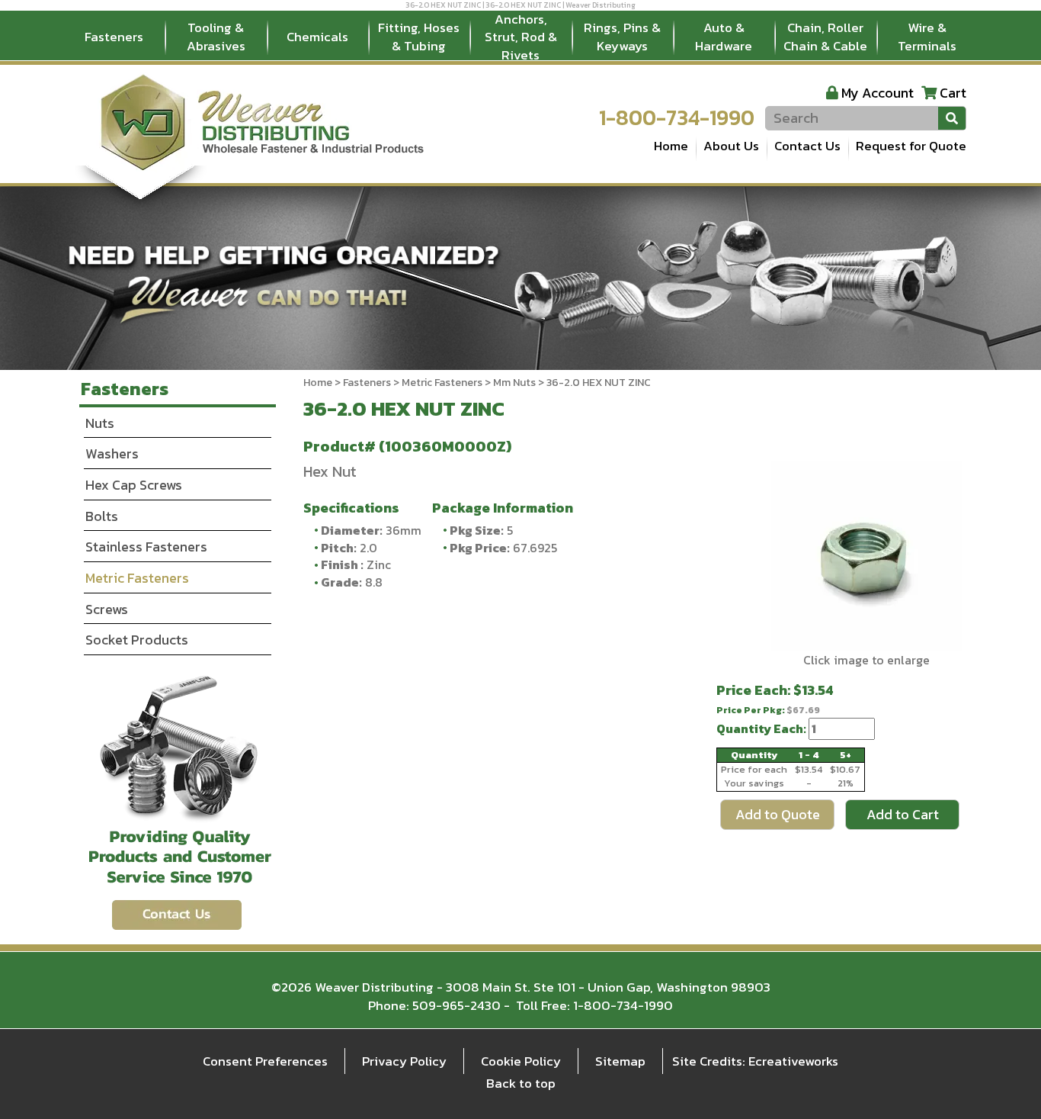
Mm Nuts (514, 383)
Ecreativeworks (793, 1061)
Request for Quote (911, 146)
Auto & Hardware (723, 37)
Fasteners (114, 37)
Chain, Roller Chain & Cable (825, 37)
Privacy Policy (404, 1061)
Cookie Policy (521, 1061)
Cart (953, 92)
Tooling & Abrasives (216, 37)
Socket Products (136, 639)
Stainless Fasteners (146, 546)
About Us (731, 146)
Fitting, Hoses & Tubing (419, 37)
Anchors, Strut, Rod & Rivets (521, 37)
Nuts (99, 423)
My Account (877, 92)
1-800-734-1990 (676, 117)
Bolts (101, 516)
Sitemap (620, 1061)
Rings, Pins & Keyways (622, 37)
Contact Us (807, 146)
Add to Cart (902, 814)
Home (671, 146)
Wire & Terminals (927, 37)
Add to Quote (777, 814)
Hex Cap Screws (133, 484)
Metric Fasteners (442, 383)
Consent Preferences (265, 1061)
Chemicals (317, 37)
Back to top (521, 1083)
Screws (106, 609)
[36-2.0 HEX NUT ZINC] (866, 556)
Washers (112, 453)
